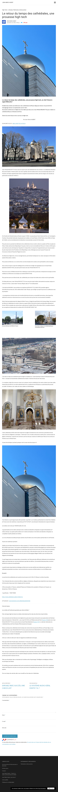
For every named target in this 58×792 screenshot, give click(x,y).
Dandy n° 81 (36, 622)
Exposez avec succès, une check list (13, 686)
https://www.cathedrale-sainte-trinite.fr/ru (12, 596)
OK (49, 788)
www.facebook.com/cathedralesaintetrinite (19, 600)
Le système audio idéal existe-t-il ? (40, 686)
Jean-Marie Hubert (7, 2)
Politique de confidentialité (8, 782)
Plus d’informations (42, 788)
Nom (3, 715)
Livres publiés (5, 779)
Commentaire (5, 700)
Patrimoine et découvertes (19, 10)
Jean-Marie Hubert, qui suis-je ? (9, 777)
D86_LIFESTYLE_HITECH (19, 123)
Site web (4, 727)
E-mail (4, 721)
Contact (4, 770)
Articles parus (5, 768)
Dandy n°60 (45, 620)
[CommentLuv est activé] (9, 740)
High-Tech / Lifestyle (7, 10)
